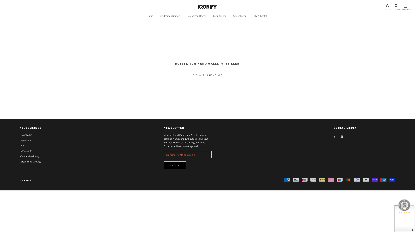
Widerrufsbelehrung (29, 156)
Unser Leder (239, 15)
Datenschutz (26, 150)
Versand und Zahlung (30, 161)
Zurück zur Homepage (208, 75)
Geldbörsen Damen (170, 15)
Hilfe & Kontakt (260, 15)
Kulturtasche (219, 15)
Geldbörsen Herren (196, 15)
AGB (22, 145)
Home (150, 15)
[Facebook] (335, 136)
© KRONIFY (26, 180)
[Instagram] (342, 136)
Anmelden (175, 165)
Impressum (25, 140)
